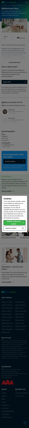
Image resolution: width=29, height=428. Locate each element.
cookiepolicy (7, 207)
